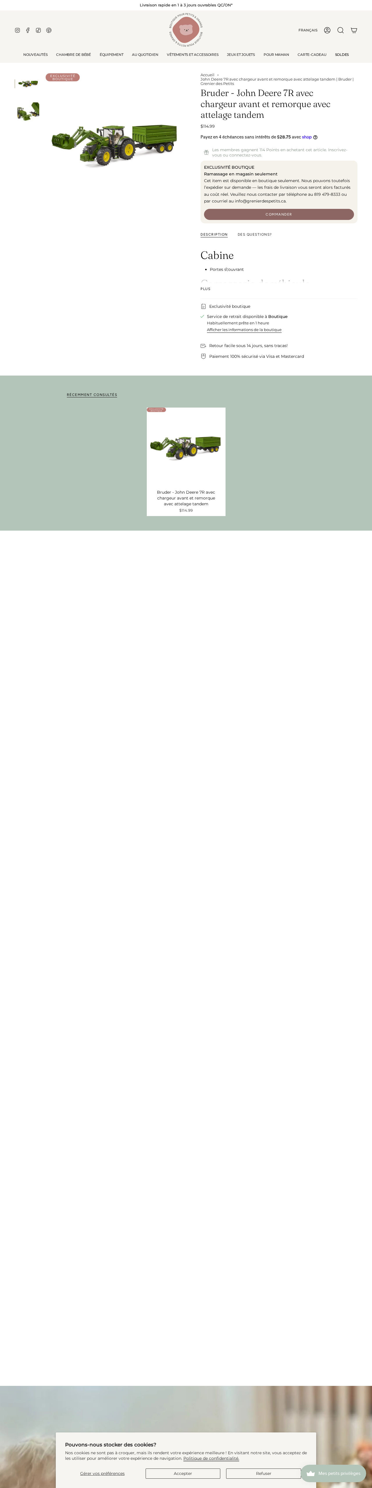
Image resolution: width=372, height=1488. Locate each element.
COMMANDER (279, 214)
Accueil (207, 75)
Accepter (183, 1473)
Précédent (45, 143)
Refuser (263, 1473)
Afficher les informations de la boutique (244, 330)
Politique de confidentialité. (211, 1458)
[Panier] (354, 30)
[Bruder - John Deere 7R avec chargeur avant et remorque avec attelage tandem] (186, 447)
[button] (73, 54)
